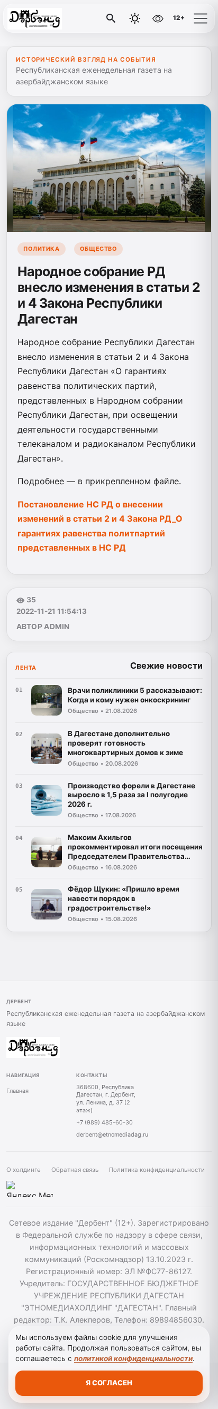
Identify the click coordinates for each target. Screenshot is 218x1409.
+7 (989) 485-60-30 (104, 1122)
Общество (98, 248)
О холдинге (23, 1169)
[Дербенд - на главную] (51, 18)
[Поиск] (111, 18)
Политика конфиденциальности (157, 1169)
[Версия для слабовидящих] (158, 18)
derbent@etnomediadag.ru (112, 1134)
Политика (41, 248)
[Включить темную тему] (135, 18)
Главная (17, 1090)
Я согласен (109, 1382)
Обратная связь (74, 1169)
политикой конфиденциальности (133, 1358)
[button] (200, 18)
